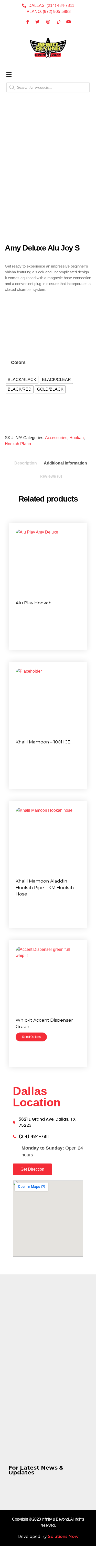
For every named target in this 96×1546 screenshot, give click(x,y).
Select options (31, 1037)
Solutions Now (63, 1536)
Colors (18, 362)
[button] (32, 1169)
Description (25, 463)
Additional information (65, 463)
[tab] (25, 461)
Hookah (76, 438)
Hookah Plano (18, 444)
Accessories (56, 438)
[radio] (22, 380)
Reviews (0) (51, 476)
